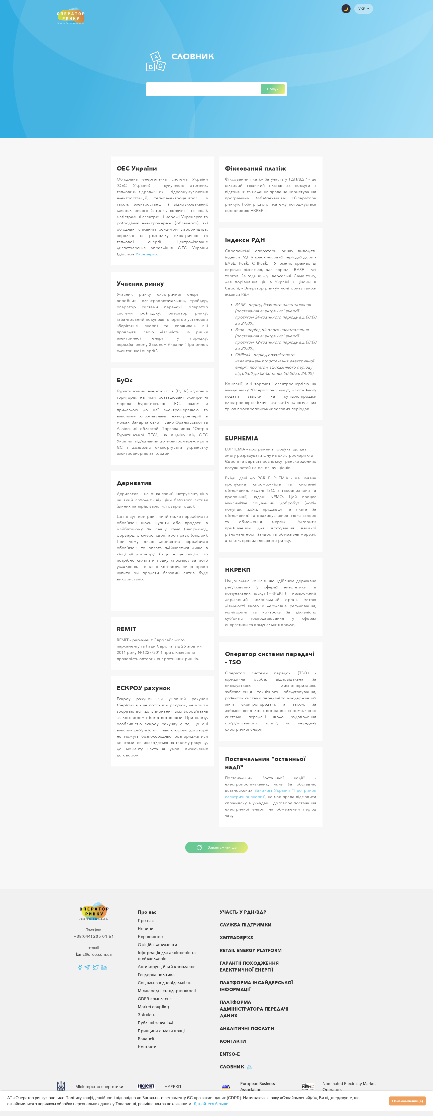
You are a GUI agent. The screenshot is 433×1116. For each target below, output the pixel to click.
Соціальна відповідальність (164, 983)
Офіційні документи (157, 944)
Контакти (147, 1047)
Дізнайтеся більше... (212, 1104)
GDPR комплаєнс (154, 999)
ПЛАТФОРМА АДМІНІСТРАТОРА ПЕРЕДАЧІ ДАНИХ (254, 1009)
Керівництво (150, 936)
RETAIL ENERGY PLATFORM (251, 950)
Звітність (146, 1015)
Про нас (147, 912)
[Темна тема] (346, 8)
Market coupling (153, 1007)
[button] (363, 9)
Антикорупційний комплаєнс (166, 967)
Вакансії (146, 1039)
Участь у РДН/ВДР (243, 912)
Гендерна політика (156, 975)
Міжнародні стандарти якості (167, 991)
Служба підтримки (246, 925)
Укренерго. (147, 254)
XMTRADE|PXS (236, 938)
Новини (145, 928)
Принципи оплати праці (161, 1031)
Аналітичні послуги (247, 1029)
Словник (232, 1067)
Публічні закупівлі (155, 1023)
